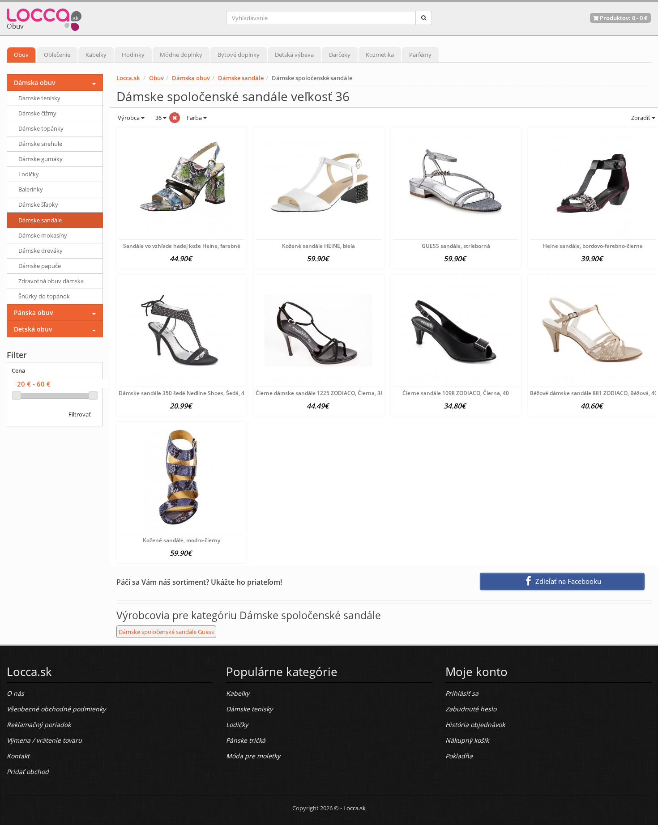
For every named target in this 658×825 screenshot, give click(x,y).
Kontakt (18, 756)
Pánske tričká (245, 740)
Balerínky (30, 189)
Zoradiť (641, 118)
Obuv (21, 55)
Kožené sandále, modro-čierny (181, 540)
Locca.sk (128, 78)
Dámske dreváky (40, 251)
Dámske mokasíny (42, 235)
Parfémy (420, 55)
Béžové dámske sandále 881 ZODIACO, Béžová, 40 (594, 393)
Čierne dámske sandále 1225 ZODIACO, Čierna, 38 (320, 393)
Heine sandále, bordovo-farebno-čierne (593, 246)
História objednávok (475, 724)
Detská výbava (294, 55)
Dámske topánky (41, 128)
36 (158, 118)
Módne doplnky (181, 55)
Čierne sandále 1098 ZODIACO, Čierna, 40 (455, 393)
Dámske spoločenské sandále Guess (166, 632)
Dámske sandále (241, 78)
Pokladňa (459, 756)
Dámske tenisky (39, 98)
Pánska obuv (33, 312)
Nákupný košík (467, 740)
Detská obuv (33, 329)
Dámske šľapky (38, 204)
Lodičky (28, 174)
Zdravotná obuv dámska (51, 281)
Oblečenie (57, 55)
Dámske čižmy (37, 113)
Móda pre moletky (253, 756)
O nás (15, 693)
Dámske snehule (40, 144)
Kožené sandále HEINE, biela (318, 246)
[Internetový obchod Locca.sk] (44, 17)
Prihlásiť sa (462, 693)
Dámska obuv (191, 78)
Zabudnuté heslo (470, 709)
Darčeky (339, 55)
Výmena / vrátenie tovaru (44, 740)
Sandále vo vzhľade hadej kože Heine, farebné (181, 246)
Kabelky (96, 55)
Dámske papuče (39, 266)
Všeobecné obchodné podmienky (56, 709)
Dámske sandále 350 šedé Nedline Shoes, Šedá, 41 (183, 393)
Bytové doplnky (239, 55)
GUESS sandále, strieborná (456, 246)
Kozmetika (380, 55)
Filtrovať (79, 414)
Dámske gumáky (40, 159)
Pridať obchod (28, 771)
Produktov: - (623, 18)
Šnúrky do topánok (44, 296)
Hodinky (133, 55)
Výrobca (128, 118)
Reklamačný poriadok (39, 724)
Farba (195, 118)
